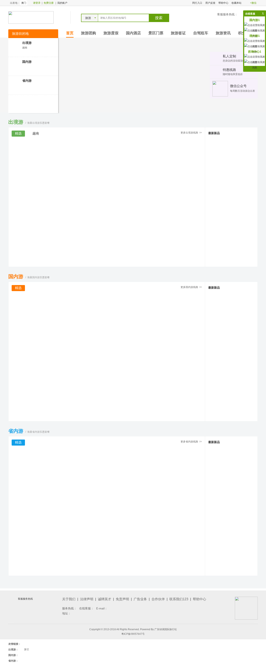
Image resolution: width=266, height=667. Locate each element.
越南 (24, 47)
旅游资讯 (223, 33)
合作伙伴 (158, 599)
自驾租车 (200, 33)
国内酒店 (133, 33)
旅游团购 (88, 33)
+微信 (253, 2)
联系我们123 (178, 599)
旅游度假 (110, 33)
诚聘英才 (104, 599)
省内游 (27, 80)
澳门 (23, 2)
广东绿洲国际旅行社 (165, 629)
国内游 (27, 61)
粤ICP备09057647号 (133, 633)
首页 (70, 33)
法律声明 (86, 599)
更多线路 (191, 132)
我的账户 (62, 2)
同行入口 (197, 2)
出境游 (27, 42)
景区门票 (155, 33)
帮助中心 (223, 2)
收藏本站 (236, 2)
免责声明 (122, 599)
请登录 (37, 2)
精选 (18, 133)
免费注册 (49, 2)
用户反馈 (210, 2)
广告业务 (140, 599)
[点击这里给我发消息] (254, 64)
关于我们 (68, 599)
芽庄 (26, 649)
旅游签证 (178, 33)
